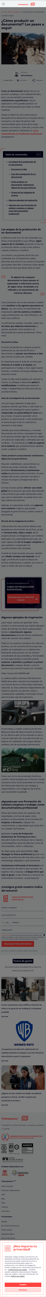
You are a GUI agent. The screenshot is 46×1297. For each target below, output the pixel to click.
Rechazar (23, 1290)
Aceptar (23, 1285)
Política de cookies (18, 1276)
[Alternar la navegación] (3, 4)
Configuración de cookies (17, 1270)
